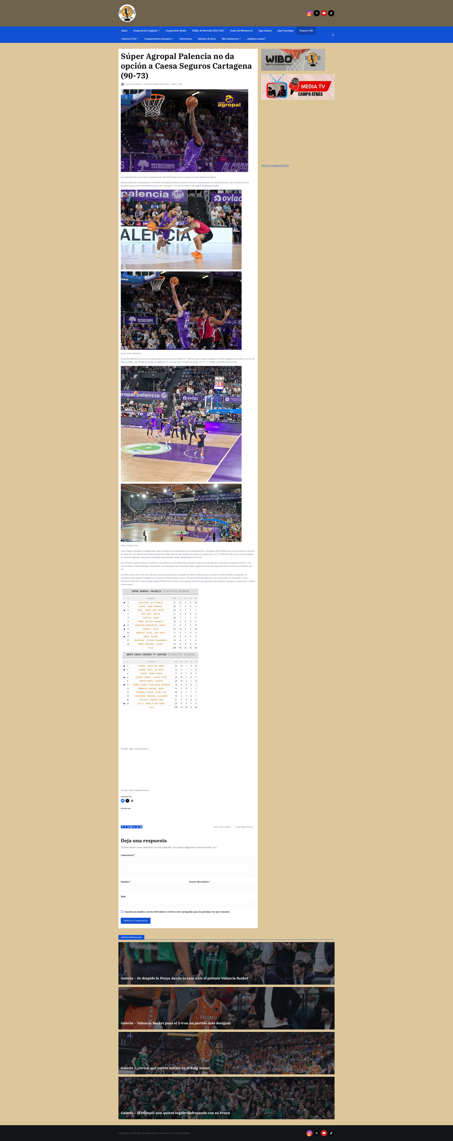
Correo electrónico (199, 881)
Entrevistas (186, 38)
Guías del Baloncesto (241, 30)
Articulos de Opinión (151, 84)
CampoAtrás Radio (176, 30)
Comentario (128, 855)
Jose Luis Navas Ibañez (132, 84)
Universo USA (128, 38)
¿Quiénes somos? (256, 38)
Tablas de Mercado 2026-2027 (208, 30)
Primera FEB (306, 30)
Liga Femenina (285, 30)
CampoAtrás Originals (145, 30)
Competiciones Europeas (158, 38)
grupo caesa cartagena (222, 827)
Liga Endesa (265, 30)
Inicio (124, 30)
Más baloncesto (230, 38)
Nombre (126, 881)
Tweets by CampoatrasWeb (275, 165)
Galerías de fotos (207, 38)
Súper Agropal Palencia (244, 827)
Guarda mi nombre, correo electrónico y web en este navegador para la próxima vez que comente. (178, 911)
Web (123, 896)
